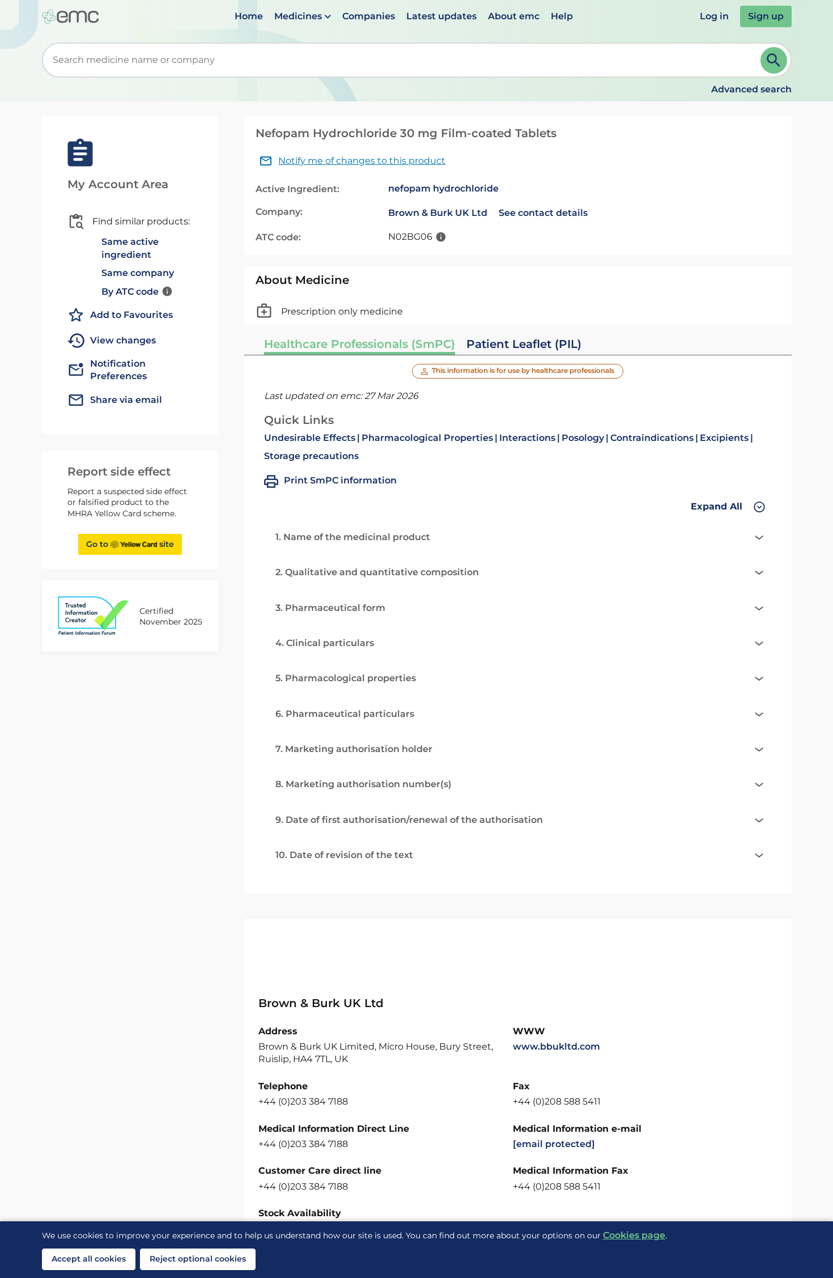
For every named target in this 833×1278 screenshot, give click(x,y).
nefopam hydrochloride (443, 188)
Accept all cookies (89, 1259)
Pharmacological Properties (427, 437)
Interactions (527, 437)
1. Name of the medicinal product (352, 537)
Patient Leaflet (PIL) (523, 344)
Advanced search (751, 89)
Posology (583, 437)
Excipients (724, 437)
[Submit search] (773, 60)
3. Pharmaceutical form (330, 607)
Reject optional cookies (198, 1259)
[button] (302, 16)
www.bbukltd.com (556, 1046)
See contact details (543, 212)
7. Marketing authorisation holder (353, 749)
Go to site (130, 544)
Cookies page (634, 1235)
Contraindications (652, 437)
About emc (513, 16)
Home (249, 16)
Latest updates (441, 16)
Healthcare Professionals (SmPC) (359, 344)
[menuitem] (249, 16)
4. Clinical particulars (324, 643)
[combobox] (403, 60)
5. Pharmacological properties (345, 678)
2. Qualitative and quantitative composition (377, 572)
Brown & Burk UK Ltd (437, 212)
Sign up (766, 16)
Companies (368, 16)
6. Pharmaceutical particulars (344, 713)
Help (562, 16)
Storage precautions (311, 456)
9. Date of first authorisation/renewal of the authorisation (409, 819)
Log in (714, 16)
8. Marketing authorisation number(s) (363, 784)
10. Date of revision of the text (344, 855)
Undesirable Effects (309, 437)
